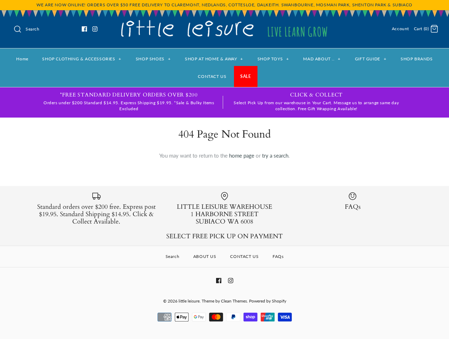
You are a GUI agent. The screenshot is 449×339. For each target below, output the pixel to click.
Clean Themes (234, 301)
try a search (275, 155)
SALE (245, 76)
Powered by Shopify (267, 301)
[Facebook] (84, 29)
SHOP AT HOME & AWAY (214, 58)
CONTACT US (212, 76)
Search (173, 256)
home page (241, 155)
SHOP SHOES (153, 58)
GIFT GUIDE (370, 58)
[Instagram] (95, 29)
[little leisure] (224, 21)
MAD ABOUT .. (322, 58)
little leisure (189, 301)
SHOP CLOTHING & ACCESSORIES (81, 58)
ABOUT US (204, 256)
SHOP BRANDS (417, 58)
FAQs (278, 256)
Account (400, 28)
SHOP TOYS (273, 58)
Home (22, 58)
